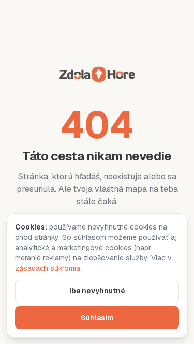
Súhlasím (97, 317)
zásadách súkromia (47, 268)
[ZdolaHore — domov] (97, 76)
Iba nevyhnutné (97, 291)
